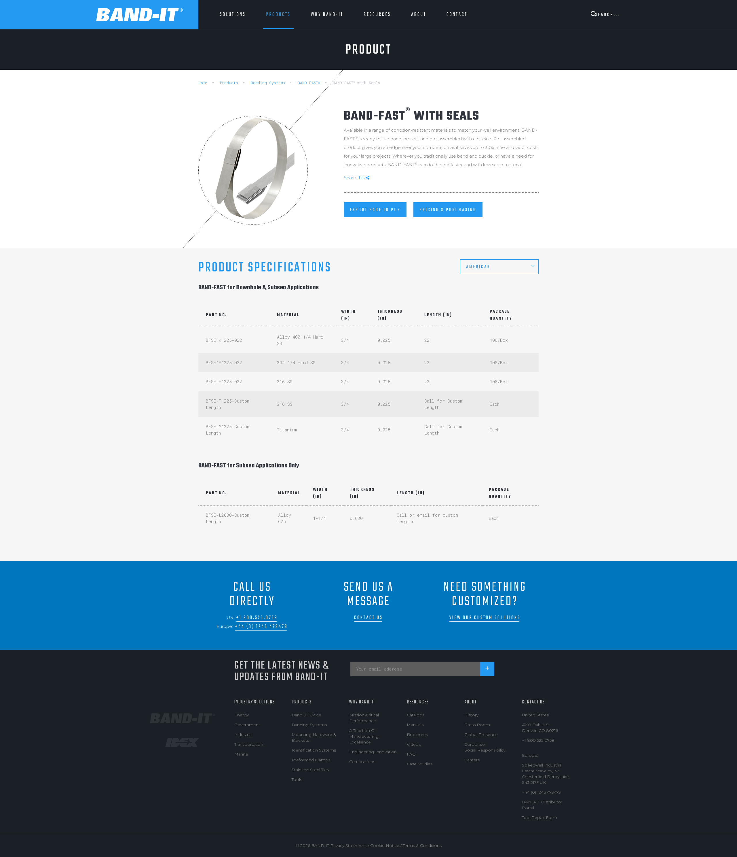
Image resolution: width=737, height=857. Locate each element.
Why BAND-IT (362, 702)
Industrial (243, 734)
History (471, 715)
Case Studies (419, 764)
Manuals (415, 724)
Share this (355, 177)
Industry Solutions (254, 702)
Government (247, 724)
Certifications (362, 761)
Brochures (417, 734)
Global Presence (481, 734)
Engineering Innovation (373, 751)
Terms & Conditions (422, 845)
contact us (368, 618)
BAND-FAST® (309, 82)
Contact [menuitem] (457, 14)
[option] (253, 170)
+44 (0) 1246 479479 (261, 627)
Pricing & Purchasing (447, 210)
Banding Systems (268, 82)
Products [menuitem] (278, 14)
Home (202, 82)
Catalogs (415, 715)
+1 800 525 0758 (538, 740)
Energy (241, 715)
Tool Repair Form (539, 817)
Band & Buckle (306, 715)
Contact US (533, 702)
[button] (499, 266)
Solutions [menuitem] (233, 14)
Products (229, 82)
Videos (414, 744)
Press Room (477, 724)
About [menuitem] (418, 14)
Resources (418, 702)
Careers (472, 759)
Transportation (248, 744)
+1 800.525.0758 (257, 618)
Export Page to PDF (375, 210)
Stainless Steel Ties (310, 769)
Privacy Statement (348, 845)
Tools (297, 779)
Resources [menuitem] (377, 14)
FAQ (411, 754)
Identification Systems (314, 750)
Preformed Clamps (311, 759)
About (470, 702)
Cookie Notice (384, 845)
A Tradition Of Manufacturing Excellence (363, 736)
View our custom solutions (485, 618)
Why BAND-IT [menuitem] (327, 14)
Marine (241, 754)
